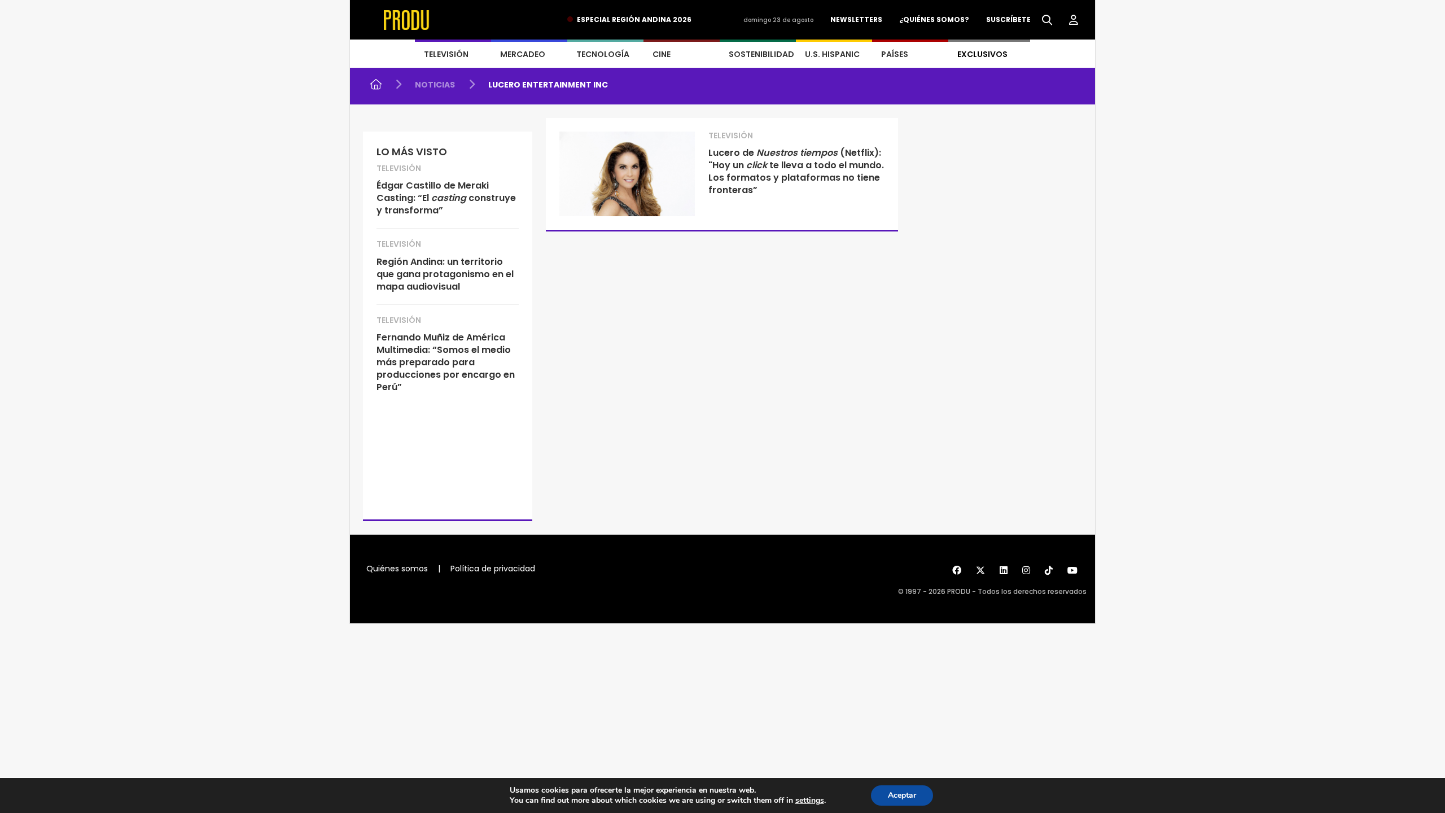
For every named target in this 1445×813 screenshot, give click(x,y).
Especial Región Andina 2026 (634, 19)
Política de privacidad (492, 568)
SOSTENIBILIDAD (761, 54)
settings (809, 800)
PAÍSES (894, 54)
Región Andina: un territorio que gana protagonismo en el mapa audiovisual (445, 274)
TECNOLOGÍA (602, 54)
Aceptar (902, 795)
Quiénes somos (397, 568)
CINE (662, 54)
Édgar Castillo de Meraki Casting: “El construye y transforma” (446, 198)
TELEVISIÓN (446, 54)
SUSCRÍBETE (1008, 19)
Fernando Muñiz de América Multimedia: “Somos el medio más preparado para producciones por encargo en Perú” (445, 362)
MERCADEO (522, 54)
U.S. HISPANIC (832, 54)
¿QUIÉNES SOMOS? (934, 19)
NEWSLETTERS (856, 19)
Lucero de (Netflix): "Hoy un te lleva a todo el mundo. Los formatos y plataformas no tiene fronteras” (796, 171)
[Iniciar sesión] (1073, 20)
